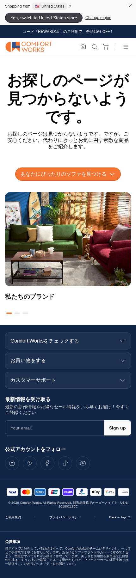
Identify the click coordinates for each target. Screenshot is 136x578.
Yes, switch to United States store (43, 17)
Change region (98, 17)
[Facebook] (47, 463)
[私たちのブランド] (68, 239)
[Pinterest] (30, 463)
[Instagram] (12, 463)
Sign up (117, 427)
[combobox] (68, 174)
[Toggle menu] (126, 47)
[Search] (95, 47)
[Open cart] (106, 47)
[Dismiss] (130, 5)
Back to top (117, 517)
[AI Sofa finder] (83, 47)
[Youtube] (83, 463)
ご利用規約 (13, 517)
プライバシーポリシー (65, 517)
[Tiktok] (65, 463)
